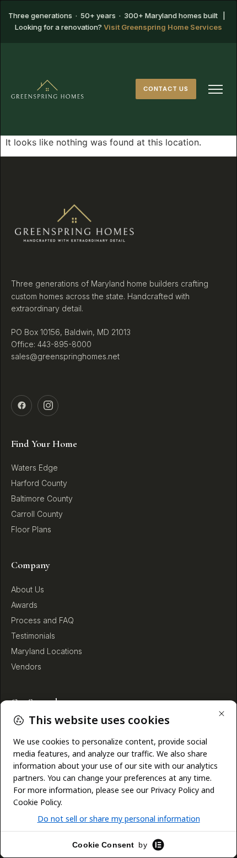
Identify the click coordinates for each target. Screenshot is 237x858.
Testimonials (33, 635)
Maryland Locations (46, 651)
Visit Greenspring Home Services (163, 27)
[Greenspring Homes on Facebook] (21, 405)
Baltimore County (42, 498)
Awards (24, 604)
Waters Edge (34, 467)
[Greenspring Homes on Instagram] (47, 405)
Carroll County (37, 514)
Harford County (39, 483)
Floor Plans (31, 529)
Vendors (26, 666)
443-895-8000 (64, 344)
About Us (27, 589)
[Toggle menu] (215, 89)
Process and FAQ (42, 620)
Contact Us (165, 89)
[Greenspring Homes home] (47, 89)
